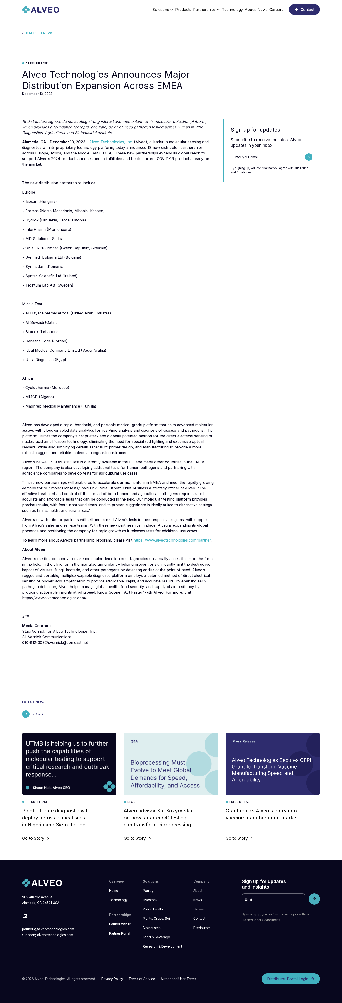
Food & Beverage (156, 937)
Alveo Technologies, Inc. (111, 142)
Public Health (153, 909)
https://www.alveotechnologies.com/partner (172, 540)
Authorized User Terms (178, 979)
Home (113, 891)
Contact (199, 918)
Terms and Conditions (261, 920)
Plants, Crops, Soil (157, 918)
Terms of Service (142, 979)
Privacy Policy (112, 979)
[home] (40, 9)
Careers (199, 909)
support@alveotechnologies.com (47, 935)
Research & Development (162, 946)
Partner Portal (119, 933)
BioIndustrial (152, 928)
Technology (118, 900)
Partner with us (120, 924)
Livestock (150, 900)
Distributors (202, 928)
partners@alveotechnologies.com (48, 929)
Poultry (148, 891)
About (197, 891)
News (197, 900)
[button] (162, 9)
